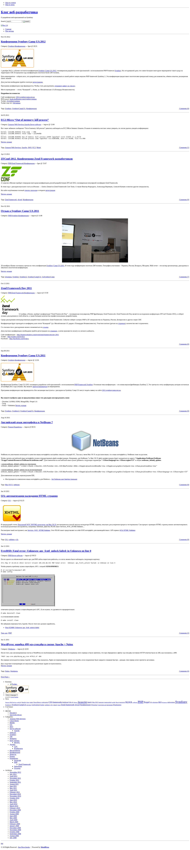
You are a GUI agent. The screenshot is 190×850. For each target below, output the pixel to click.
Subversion (18, 766)
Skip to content (10, 3)
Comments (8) (184, 485)
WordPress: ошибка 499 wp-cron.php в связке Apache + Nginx (37, 644)
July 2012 (13, 774)
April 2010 (13, 804)
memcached (107, 702)
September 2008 (15, 834)
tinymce (28, 705)
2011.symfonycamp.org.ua (111, 390)
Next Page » (5, 677)
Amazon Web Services (16, 124)
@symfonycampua (13, 101)
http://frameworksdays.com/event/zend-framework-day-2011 (38, 335)
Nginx (7, 671)
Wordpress (14, 671)
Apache (27, 124)
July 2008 (13, 838)
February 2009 (15, 824)
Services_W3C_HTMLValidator (39, 530)
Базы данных (14, 741)
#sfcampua (16, 103)
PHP (9, 163)
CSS (50, 702)
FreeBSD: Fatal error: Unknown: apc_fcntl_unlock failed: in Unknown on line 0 (46, 550)
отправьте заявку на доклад (65, 86)
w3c (16, 539)
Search (3, 21)
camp (31, 702)
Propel (147, 702)
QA (9, 500)
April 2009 (13, 820)
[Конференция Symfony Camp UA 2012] (17, 67)
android (19, 702)
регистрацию (38, 82)
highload (65, 702)
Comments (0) (184, 108)
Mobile (12, 723)
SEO (160, 702)
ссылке (45, 327)
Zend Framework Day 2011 (16, 288)
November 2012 (15, 772)
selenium (155, 702)
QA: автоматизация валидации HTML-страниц (29, 495)
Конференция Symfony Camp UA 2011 (23, 355)
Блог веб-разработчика (19, 12)
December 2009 (15, 810)
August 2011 (14, 784)
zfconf (20, 200)
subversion (171, 702)
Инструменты (15, 750)
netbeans (17, 485)
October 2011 (14, 780)
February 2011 (15, 792)
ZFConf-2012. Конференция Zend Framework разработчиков (37, 158)
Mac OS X (9, 485)
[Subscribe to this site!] (4, 25)
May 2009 (13, 818)
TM (11, 737)
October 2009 (14, 812)
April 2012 (13, 776)
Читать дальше (6, 142)
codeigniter (44, 702)
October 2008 (14, 832)
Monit (39, 147)
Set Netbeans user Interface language (64, 479)
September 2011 (15, 782)
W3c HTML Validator (127, 530)
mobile (113, 702)
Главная (8, 29)
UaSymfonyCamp (48, 277)
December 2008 (15, 828)
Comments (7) (184, 277)
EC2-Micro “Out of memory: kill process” (25, 119)
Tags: (3, 633)
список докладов (31, 190)
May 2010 (13, 802)
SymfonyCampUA (18, 108)
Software (13, 733)
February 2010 (15, 808)
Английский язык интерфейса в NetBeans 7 (27, 422)
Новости (13, 754)
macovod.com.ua (16, 715)
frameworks (57, 702)
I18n (70, 702)
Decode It (13, 713)
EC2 (34, 147)
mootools (122, 702)
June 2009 (13, 816)
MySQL (128, 702)
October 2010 (14, 798)
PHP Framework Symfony (83, 385)
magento (101, 702)
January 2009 (14, 826)
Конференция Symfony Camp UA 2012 (23, 41)
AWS (30, 147)
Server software (35, 124)
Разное (10, 427)
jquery (89, 702)
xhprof (55, 705)
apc (6, 633)
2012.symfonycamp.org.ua (25, 97)
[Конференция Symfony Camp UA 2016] (17, 693)
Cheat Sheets (37, 702)
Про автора (9, 31)
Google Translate (14, 697)
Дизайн (12, 744)
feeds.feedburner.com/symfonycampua (23, 99)
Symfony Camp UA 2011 (55, 266)
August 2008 (14, 836)
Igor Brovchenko (24, 847)
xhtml (59, 705)
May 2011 (13, 788)
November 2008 (15, 830)
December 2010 (15, 794)
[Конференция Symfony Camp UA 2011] (17, 381)
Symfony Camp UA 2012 (47, 71)
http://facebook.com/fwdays (19, 339)
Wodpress (11, 649)
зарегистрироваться (40, 386)
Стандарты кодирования (105, 705)
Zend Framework (18, 163)
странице (121, 323)
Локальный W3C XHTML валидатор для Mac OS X (37, 525)
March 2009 (14, 822)
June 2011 (13, 786)
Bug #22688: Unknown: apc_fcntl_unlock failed (22, 627)
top (2, 843)
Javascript (82, 702)
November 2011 (15, 778)
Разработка (18, 427)
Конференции (20, 46)
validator (12, 539)
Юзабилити (117, 705)
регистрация (50, 190)
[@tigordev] (13, 684)
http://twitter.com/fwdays (16, 337)
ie (72, 702)
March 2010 (14, 806)
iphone (75, 702)
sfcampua (8, 277)
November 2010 (15, 796)
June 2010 (13, 800)
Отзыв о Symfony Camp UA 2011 (20, 210)
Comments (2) (184, 633)
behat (27, 702)
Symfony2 (23, 277)
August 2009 (14, 814)
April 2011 (13, 790)
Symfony (11, 46)
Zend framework (11, 200)
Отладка (94, 705)
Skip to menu (10, 5)
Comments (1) (184, 147)
